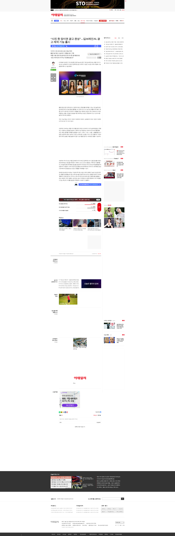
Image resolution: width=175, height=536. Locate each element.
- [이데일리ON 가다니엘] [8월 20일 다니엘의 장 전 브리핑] (87, 510)
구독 (115, 9)
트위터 (54, 74)
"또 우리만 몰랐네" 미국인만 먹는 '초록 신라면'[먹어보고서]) (71, 281)
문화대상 (103, 508)
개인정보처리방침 (118, 534)
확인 (122, 498)
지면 (118, 9)
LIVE (52, 10)
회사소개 (53, 534)
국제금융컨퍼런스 (110, 511)
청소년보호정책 (83, 534)
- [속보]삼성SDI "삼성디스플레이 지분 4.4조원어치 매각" (61, 508)
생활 (75, 20)
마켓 (117, 20)
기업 (64, 20)
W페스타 (114, 508)
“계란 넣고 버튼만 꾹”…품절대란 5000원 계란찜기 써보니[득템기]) (72, 279)
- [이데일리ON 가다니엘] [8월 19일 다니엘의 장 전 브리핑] (87, 512)
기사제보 (111, 534)
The (122, 20)
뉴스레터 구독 (94, 253)
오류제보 (106, 534)
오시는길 (64, 534)
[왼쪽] (75, 294)
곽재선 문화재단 (119, 511)
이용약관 (75, 534)
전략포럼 (109, 508)
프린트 (54, 77)
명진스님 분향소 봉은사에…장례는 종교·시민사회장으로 (109, 481)
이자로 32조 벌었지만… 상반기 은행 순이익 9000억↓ (108, 485)
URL (54, 80)
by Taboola (55, 262)
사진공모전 (120, 508)
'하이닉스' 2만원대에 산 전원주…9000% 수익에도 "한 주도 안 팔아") (72, 283)
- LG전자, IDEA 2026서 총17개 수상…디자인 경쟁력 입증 (62, 512)
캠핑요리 (103, 511)
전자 (68, 20)
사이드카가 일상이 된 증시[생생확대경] (105, 478)
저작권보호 (101, 534)
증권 (119, 38)
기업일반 (96, 20)
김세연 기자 (53, 67)
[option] (76, 10)
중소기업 (83, 20)
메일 (52, 77)
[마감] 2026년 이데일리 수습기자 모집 (64, 498)
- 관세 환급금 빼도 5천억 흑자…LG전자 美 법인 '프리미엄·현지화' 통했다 (62, 510)
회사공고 (58, 534)
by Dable (55, 314)
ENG (112, 9)
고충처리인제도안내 (93, 534)
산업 (78, 20)
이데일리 (63, 15)
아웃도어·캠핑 (89, 20)
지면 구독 (99, 253)
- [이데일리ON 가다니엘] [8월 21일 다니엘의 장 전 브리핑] (87, 508)
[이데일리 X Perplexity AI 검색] (76, 46)
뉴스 (115, 38)
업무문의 (69, 534)
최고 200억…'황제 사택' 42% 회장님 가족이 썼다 (107, 487)
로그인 (123, 9)
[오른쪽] (76, 294)
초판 (120, 9)
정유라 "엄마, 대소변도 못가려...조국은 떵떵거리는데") (70, 287)
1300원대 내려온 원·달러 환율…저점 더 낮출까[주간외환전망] (110, 483)
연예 (122, 38)
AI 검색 (56, 20)
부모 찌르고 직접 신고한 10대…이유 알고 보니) (69, 285)
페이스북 (52, 74)
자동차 (71, 20)
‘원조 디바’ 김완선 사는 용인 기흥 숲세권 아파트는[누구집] (109, 476)
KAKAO (52, 80)
